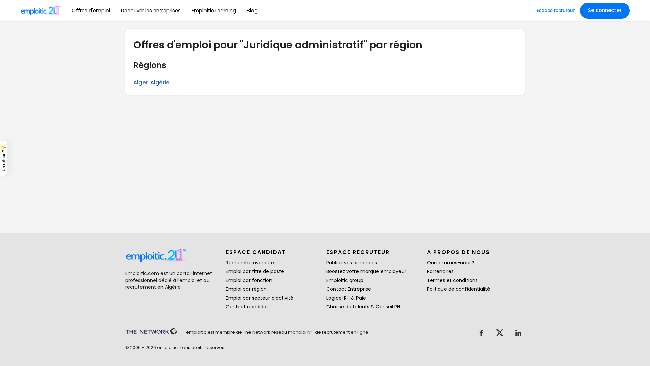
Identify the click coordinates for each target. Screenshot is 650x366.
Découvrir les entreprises (151, 10)
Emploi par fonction (249, 280)
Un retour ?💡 (3, 158)
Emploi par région (246, 289)
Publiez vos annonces (351, 262)
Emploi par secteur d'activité (260, 297)
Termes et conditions (452, 280)
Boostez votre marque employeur (366, 271)
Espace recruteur (556, 10)
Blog (252, 10)
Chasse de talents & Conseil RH (363, 306)
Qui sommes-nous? (450, 262)
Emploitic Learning (214, 10)
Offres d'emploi (91, 10)
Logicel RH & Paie (346, 297)
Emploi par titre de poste (255, 271)
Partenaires (440, 271)
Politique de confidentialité (458, 289)
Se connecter (605, 10)
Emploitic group (344, 280)
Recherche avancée (250, 262)
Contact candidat (247, 306)
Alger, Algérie (151, 82)
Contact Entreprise (348, 289)
